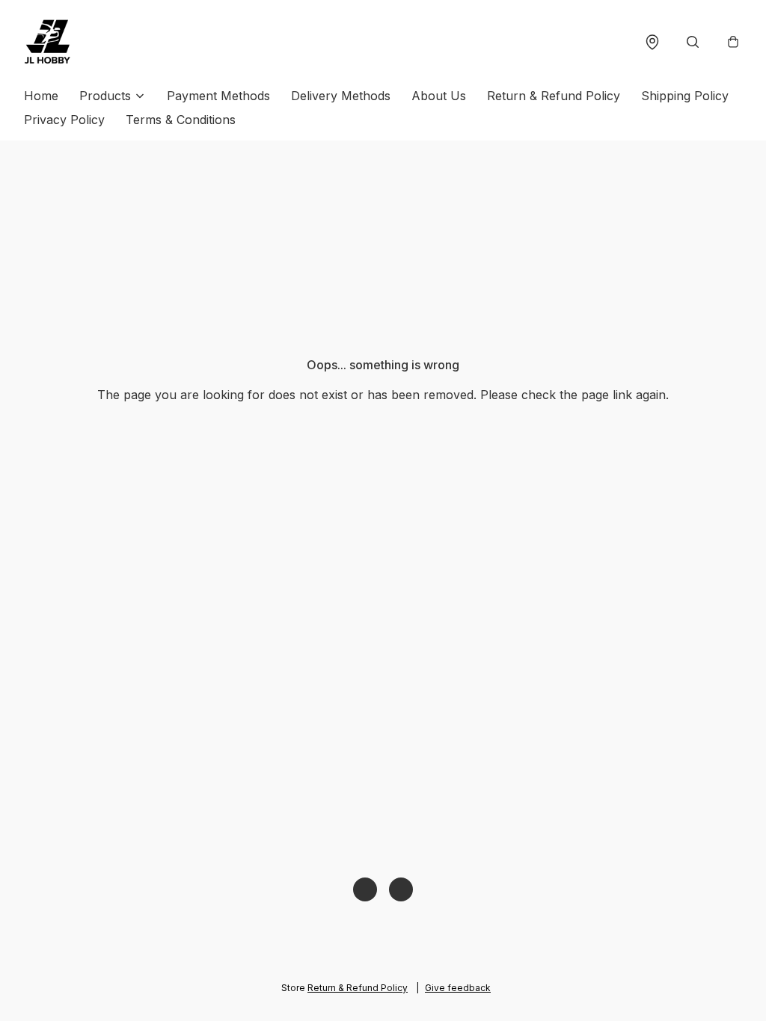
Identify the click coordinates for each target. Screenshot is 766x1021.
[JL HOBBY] (48, 42)
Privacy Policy (64, 119)
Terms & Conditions (181, 119)
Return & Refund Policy (553, 95)
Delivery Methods (340, 95)
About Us (438, 95)
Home (41, 95)
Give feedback (458, 987)
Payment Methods (218, 95)
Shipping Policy (685, 95)
